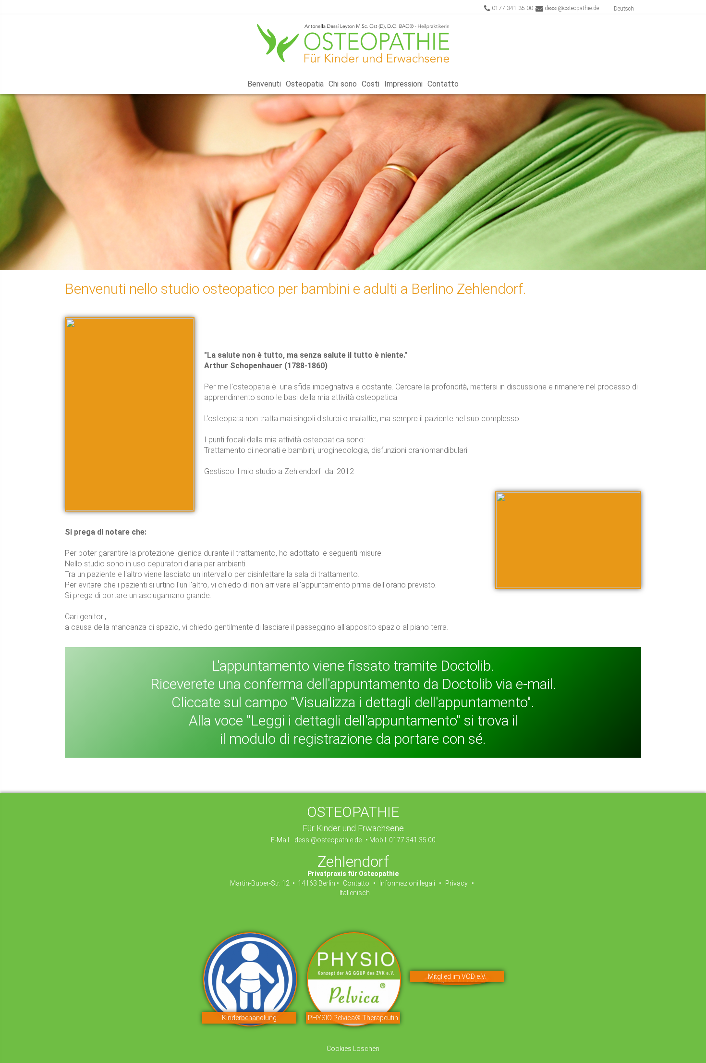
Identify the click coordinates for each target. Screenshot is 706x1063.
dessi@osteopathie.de (571, 8)
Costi (370, 83)
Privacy (456, 883)
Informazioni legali (408, 883)
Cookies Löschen (353, 1048)
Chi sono (343, 83)
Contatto (443, 83)
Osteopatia (305, 83)
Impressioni (403, 83)
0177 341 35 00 (511, 8)
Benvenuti (264, 83)
